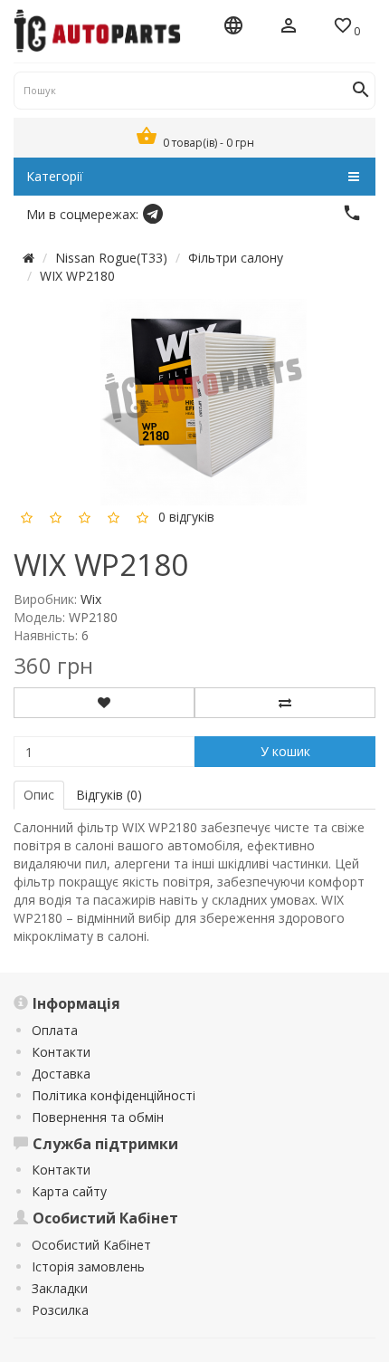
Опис (39, 794)
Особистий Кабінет (91, 1244)
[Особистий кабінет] (289, 27)
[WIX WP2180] (203, 399)
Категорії (54, 176)
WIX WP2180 (77, 275)
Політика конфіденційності (113, 1095)
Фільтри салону (235, 257)
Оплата (55, 1030)
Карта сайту (69, 1191)
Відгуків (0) (109, 794)
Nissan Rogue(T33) (111, 257)
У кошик (285, 751)
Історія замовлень (88, 1266)
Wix (91, 599)
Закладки (60, 1288)
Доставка (61, 1073)
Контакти (61, 1051)
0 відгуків (186, 515)
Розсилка (60, 1310)
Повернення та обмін (98, 1117)
